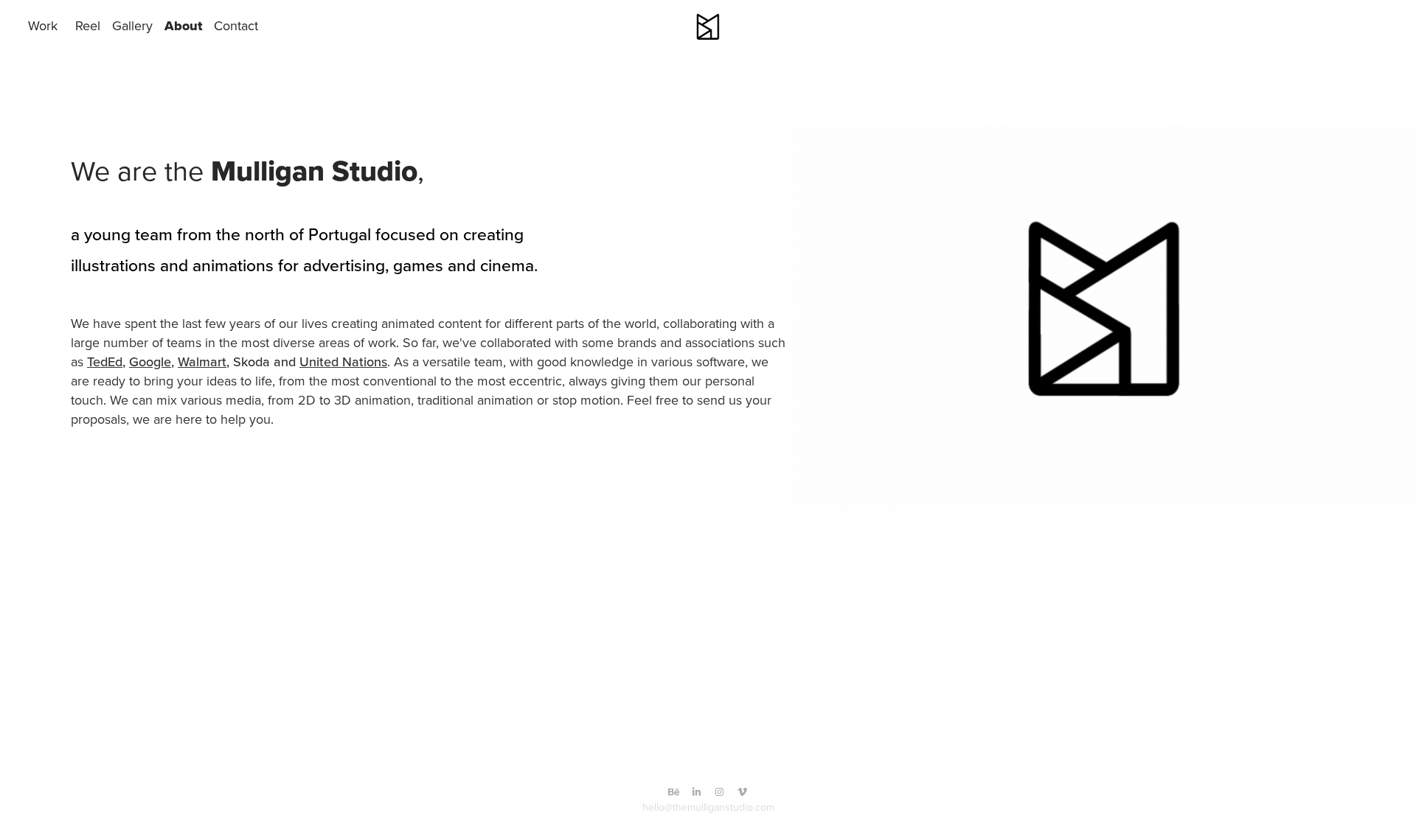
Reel (87, 25)
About (183, 25)
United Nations (343, 361)
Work (43, 25)
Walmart (202, 361)
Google (150, 361)
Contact (236, 25)
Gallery (132, 25)
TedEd (104, 361)
